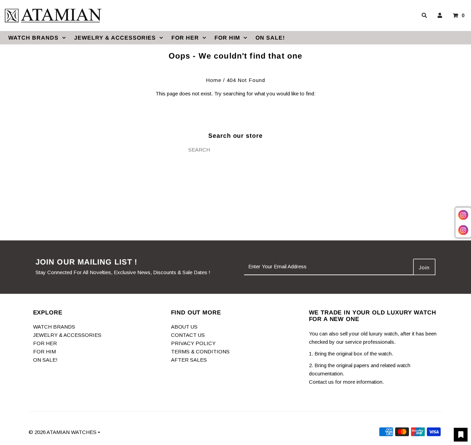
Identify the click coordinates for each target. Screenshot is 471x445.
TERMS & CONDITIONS (200, 351)
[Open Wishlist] (461, 435)
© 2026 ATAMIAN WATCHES (63, 432)
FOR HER (185, 38)
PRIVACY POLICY (193, 343)
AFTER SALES (189, 360)
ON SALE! (270, 38)
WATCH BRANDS (33, 38)
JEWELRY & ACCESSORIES (115, 38)
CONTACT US (188, 335)
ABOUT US (184, 327)
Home (213, 80)
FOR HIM (227, 38)
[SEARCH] (423, 15)
